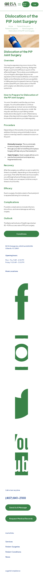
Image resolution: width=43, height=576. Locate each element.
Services (9, 541)
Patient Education (23, 26)
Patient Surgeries (11, 28)
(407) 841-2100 (15, 498)
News (7, 557)
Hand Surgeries (27, 28)
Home (10, 26)
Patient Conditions (13, 552)
